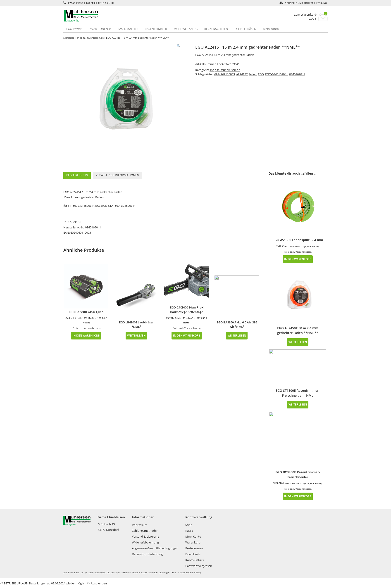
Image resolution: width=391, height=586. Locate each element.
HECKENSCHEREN (216, 29)
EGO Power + (75, 29)
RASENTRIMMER (156, 29)
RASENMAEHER (127, 29)
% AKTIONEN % (100, 29)
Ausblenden (99, 583)
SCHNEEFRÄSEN (245, 29)
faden (253, 74)
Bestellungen (194, 548)
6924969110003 (224, 74)
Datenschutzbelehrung (147, 554)
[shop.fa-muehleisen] (129, 16)
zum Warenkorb (305, 14)
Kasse (189, 531)
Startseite (68, 37)
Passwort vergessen (198, 566)
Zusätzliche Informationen (117, 175)
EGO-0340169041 (276, 74)
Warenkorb (192, 542)
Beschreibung (77, 175)
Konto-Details (194, 560)
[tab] (77, 175)
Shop (188, 525)
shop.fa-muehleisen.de (90, 37)
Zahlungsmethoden (145, 531)
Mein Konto (271, 29)
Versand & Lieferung (145, 536)
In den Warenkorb (86, 335)
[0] (323, 19)
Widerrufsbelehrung (145, 542)
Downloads (192, 554)
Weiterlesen (136, 335)
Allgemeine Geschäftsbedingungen (155, 548)
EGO (261, 74)
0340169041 (297, 74)
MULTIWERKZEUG (186, 29)
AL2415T (242, 74)
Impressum (139, 525)
